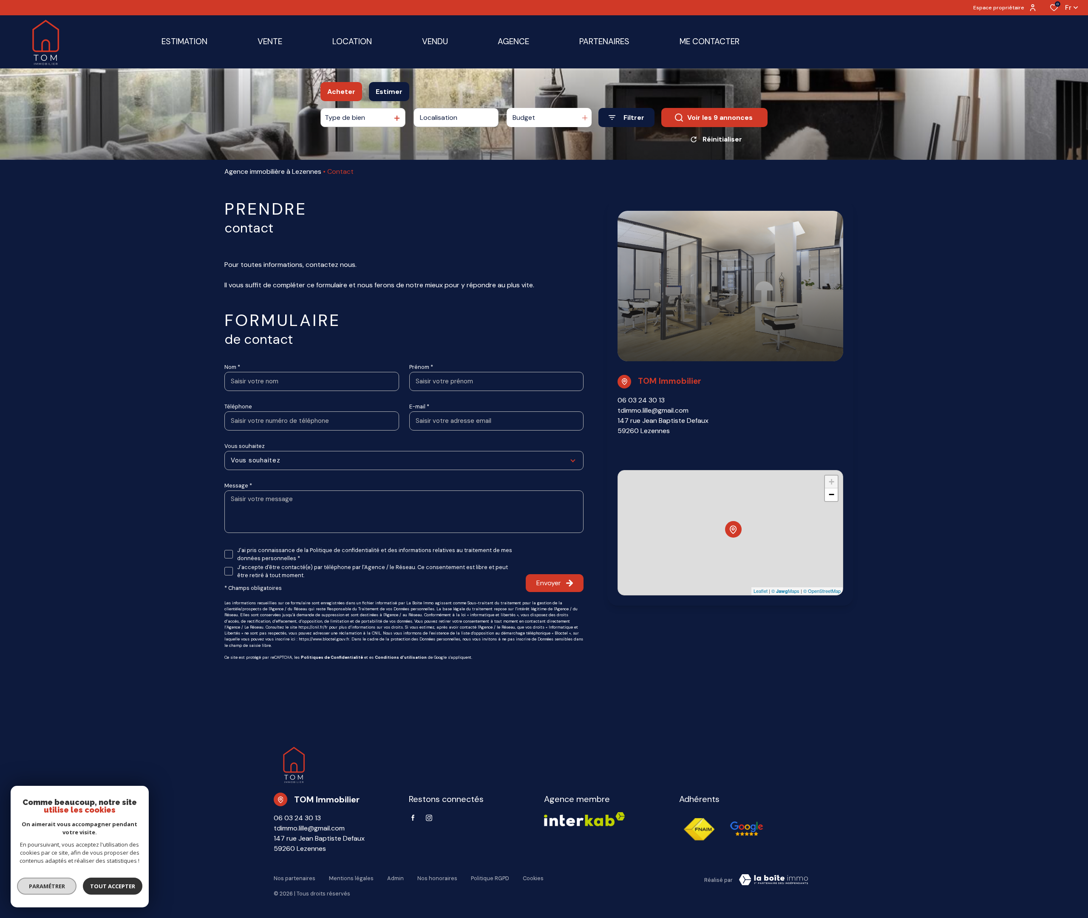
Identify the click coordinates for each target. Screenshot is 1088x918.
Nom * (232, 367)
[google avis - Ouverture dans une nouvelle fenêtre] (746, 829)
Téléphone (238, 406)
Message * (238, 485)
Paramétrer (47, 886)
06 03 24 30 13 (641, 400)
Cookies (533, 878)
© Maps (785, 590)
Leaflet (761, 590)
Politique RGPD (490, 878)
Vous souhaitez (244, 446)
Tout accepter (112, 886)
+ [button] (831, 481)
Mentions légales (351, 878)
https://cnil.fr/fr (313, 627)
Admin (395, 878)
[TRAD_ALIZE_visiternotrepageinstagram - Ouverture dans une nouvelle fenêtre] (429, 818)
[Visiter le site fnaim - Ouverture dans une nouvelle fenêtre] (699, 829)
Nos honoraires (437, 878)
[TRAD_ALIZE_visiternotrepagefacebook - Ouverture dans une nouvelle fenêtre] (412, 818)
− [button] (831, 494)
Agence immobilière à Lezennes (272, 171)
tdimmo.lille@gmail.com (653, 410)
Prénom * (421, 367)
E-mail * (419, 406)
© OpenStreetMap (822, 590)
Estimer (389, 91)
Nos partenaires (294, 878)
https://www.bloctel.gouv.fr (324, 639)
